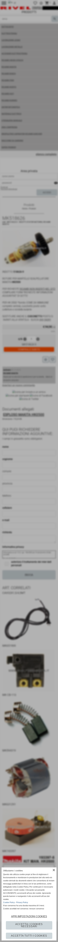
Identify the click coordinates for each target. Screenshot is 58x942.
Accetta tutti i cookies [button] (29, 935)
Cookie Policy (9, 902)
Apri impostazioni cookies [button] (29, 916)
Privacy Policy (22, 902)
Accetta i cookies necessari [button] (29, 925)
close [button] (54, 870)
